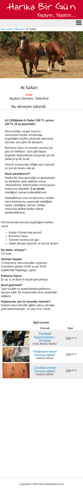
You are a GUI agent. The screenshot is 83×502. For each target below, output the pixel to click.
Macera (19, 29)
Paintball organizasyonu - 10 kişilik (45, 337)
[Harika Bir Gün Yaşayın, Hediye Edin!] (41, 18)
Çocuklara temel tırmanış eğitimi (45, 369)
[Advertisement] (41, 422)
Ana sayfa (6, 29)
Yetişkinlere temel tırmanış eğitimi (45, 353)
